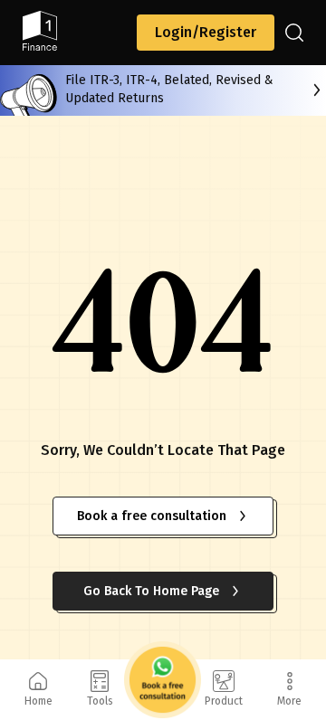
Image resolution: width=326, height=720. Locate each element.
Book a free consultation (151, 516)
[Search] (294, 33)
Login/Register (205, 32)
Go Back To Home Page (151, 591)
